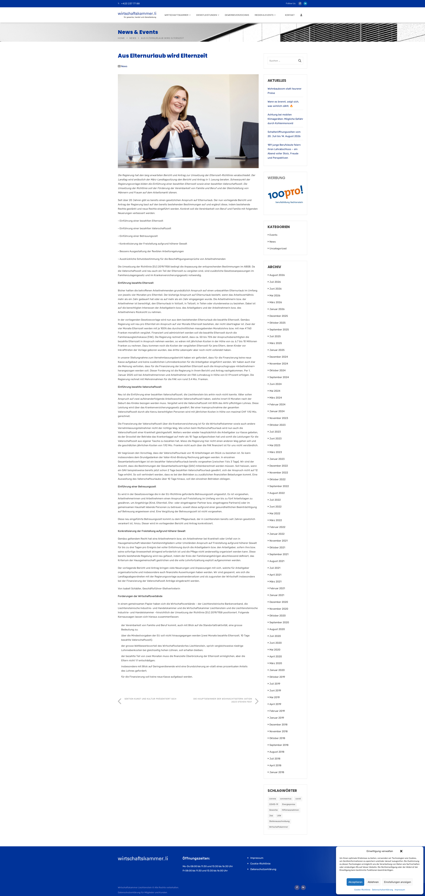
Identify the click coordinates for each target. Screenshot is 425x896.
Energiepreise (288, 804)
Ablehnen (373, 882)
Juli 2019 (274, 683)
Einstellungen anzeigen (397, 882)
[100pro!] (285, 195)
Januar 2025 (277, 349)
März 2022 (275, 520)
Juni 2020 (275, 642)
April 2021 (275, 574)
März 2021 (275, 581)
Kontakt (290, 15)
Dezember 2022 (278, 465)
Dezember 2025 (278, 315)
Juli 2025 (275, 336)
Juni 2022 (275, 506)
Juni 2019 (275, 690)
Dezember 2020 (278, 601)
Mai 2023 (274, 445)
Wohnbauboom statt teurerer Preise (284, 91)
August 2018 (276, 751)
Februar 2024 (277, 404)
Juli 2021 (274, 567)
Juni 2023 (275, 438)
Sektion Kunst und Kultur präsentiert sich (150, 699)
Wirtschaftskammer (176, 15)
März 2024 (275, 397)
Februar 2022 (277, 527)
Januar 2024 (277, 411)
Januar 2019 (276, 717)
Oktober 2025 (277, 322)
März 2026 (275, 302)
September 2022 (279, 486)
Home (121, 38)
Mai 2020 (274, 649)
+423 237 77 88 (130, 3)
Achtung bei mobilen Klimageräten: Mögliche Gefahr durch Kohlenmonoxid (285, 119)
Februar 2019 (277, 710)
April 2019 (275, 704)
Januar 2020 (277, 670)
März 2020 (275, 663)
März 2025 (275, 343)
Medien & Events (264, 15)
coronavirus (285, 798)
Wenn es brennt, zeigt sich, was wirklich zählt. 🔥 (283, 103)
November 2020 (278, 608)
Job (271, 815)
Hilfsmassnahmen (290, 810)
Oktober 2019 (277, 676)
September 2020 (279, 622)
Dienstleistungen (206, 15)
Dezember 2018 (278, 724)
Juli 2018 (274, 758)
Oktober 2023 (277, 424)
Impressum (400, 890)
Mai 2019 (274, 697)
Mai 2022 (274, 513)
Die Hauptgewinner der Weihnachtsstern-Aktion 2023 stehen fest (222, 700)
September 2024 (279, 377)
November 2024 (278, 363)
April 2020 (275, 656)
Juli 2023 (275, 431)
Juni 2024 (275, 384)
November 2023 (278, 418)
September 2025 (279, 329)
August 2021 (276, 561)
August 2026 (277, 275)
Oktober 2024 (277, 370)
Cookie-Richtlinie (362, 890)
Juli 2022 (275, 499)
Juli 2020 (275, 636)
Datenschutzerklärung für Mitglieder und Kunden (142, 892)
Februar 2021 (277, 588)
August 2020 (277, 629)
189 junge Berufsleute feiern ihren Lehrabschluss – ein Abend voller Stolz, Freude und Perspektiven (284, 151)
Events (273, 234)
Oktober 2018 (277, 738)
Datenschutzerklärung (382, 890)
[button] (401, 851)
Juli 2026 (275, 281)
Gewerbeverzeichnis (237, 15)
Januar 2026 (277, 309)
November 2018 (278, 731)
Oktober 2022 (277, 479)
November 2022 (278, 472)
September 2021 (278, 554)
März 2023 (275, 452)
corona (272, 798)
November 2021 (278, 540)
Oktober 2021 (277, 547)
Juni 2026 (275, 288)
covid (298, 798)
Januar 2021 (276, 595)
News (132, 38)
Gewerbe (273, 810)
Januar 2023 (277, 458)
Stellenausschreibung (279, 821)
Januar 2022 (277, 533)
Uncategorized (278, 248)
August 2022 (277, 493)
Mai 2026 (274, 295)
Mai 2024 (274, 390)
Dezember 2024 (278, 356)
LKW (279, 815)
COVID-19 (273, 804)
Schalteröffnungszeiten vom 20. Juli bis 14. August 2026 (284, 134)
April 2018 (275, 765)
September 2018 (279, 745)
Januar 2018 (276, 772)
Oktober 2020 (277, 615)
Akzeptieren (355, 882)
